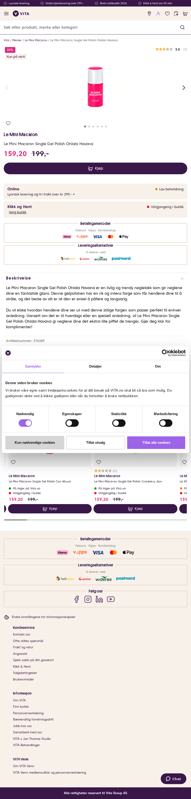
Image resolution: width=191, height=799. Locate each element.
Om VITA (19, 700)
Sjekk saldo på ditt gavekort (33, 660)
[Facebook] (76, 599)
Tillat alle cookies (156, 442)
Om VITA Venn (23, 766)
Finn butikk (21, 706)
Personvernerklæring (28, 713)
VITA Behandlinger (26, 745)
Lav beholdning (171, 189)
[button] (182, 27)
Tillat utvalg (95, 442)
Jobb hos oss (22, 726)
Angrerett (20, 654)
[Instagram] (88, 599)
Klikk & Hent (22, 666)
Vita (6, 40)
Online (13, 189)
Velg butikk (17, 212)
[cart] (185, 13)
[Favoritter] (167, 13)
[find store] (149, 13)
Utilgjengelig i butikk (167, 207)
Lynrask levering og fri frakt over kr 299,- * (41, 194)
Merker (17, 40)
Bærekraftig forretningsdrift (33, 719)
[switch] (72, 423)
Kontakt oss (21, 634)
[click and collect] (176, 13)
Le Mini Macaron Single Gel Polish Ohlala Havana (84, 40)
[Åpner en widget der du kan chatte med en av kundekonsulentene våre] (173, 779)
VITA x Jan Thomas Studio (32, 739)
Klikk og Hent (19, 207)
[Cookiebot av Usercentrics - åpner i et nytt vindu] (165, 352)
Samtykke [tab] (33, 366)
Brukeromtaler (23, 679)
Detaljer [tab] (95, 366)
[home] (21, 13)
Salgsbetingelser (25, 673)
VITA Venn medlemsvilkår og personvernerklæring (49, 772)
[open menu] (6, 13)
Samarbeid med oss (27, 732)
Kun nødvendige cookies (35, 442)
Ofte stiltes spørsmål (28, 641)
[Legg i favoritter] (8, 123)
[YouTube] (111, 599)
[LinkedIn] (99, 599)
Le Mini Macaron (36, 40)
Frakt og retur (23, 647)
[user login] (158, 13)
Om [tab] (158, 366)
